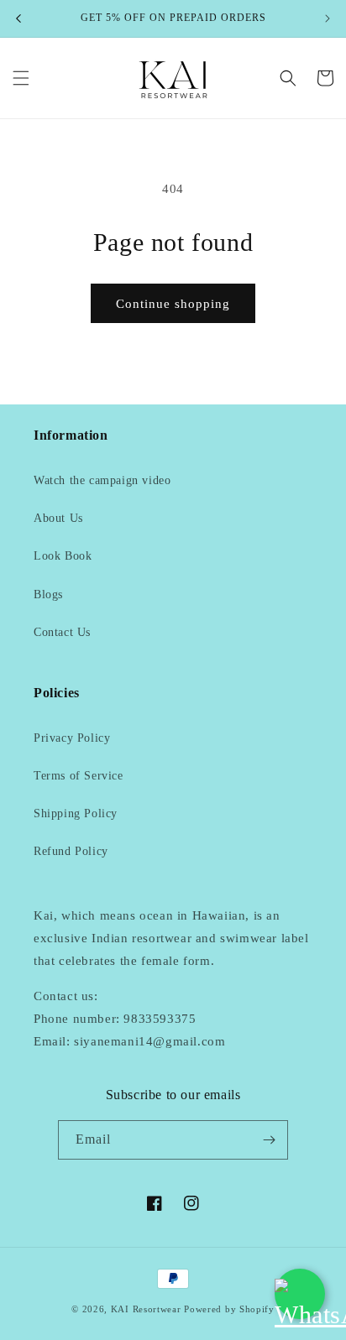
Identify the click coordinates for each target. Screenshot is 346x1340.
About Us (58, 518)
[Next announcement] (327, 18)
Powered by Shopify (229, 1309)
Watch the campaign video (102, 480)
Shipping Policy (76, 813)
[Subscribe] (268, 1140)
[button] (21, 78)
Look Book (63, 556)
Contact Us (62, 632)
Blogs (48, 594)
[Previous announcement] (18, 18)
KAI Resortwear (146, 1309)
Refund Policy (71, 851)
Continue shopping (173, 303)
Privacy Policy (72, 738)
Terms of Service (78, 775)
